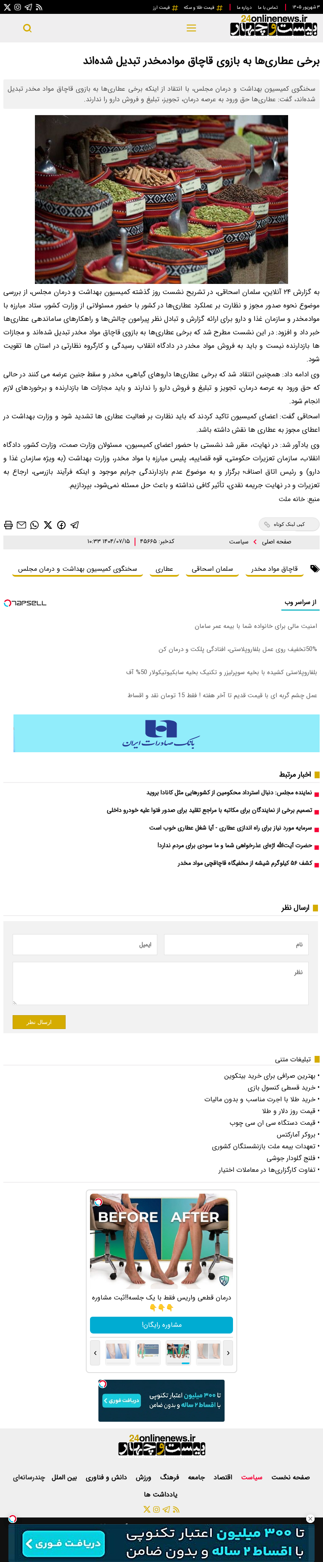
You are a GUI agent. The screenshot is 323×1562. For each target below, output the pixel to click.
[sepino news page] (166, 750)
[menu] (191, 28)
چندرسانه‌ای (29, 1477)
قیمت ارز (162, 7)
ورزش (145, 1477)
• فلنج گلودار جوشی (293, 1158)
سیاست (239, 542)
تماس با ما (268, 7)
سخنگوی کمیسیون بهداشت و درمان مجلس (77, 569)
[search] (27, 28)
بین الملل (65, 1477)
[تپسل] (12, 1519)
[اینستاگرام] (17, 7)
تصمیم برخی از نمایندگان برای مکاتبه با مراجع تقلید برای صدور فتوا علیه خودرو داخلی (209, 810)
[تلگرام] (28, 7)
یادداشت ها (162, 1494)
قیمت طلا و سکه (200, 7)
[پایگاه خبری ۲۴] (273, 37)
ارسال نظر (39, 1022)
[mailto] (21, 525)
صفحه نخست (290, 1477)
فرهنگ (170, 1477)
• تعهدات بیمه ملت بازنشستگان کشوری (266, 1146)
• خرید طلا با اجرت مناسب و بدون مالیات (262, 1099)
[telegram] (75, 525)
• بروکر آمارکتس (298, 1134)
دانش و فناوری (107, 1477)
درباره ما (245, 7)
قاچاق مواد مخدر (275, 569)
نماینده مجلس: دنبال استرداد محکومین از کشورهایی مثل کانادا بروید (229, 793)
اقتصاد (224, 1477)
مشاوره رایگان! (162, 1325)
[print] (8, 525)
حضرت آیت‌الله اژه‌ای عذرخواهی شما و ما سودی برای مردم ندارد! (235, 846)
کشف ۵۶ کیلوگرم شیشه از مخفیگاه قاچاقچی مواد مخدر (245, 863)
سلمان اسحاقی (212, 569)
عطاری (164, 569)
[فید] (39, 7)
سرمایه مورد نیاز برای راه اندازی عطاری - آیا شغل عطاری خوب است (230, 828)
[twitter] (48, 525)
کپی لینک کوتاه (289, 524)
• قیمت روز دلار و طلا (291, 1111)
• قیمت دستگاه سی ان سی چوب (275, 1123)
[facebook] (61, 524)
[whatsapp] (34, 525)
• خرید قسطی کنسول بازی (284, 1087)
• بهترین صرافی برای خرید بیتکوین (272, 1076)
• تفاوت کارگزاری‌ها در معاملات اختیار (269, 1170)
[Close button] (310, 1519)
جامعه (197, 1477)
